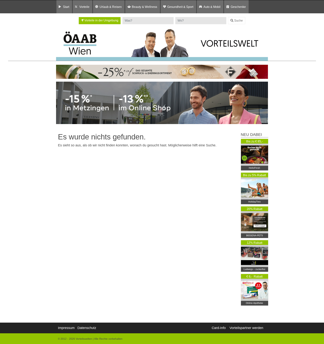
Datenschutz (86, 328)
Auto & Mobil (211, 6)
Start (66, 6)
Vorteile (84, 6)
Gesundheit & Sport (180, 6)
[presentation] (59, 103)
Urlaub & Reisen (111, 6)
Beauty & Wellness (144, 6)
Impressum (66, 328)
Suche (238, 20)
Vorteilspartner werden (246, 328)
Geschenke (238, 6)
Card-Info (219, 328)
